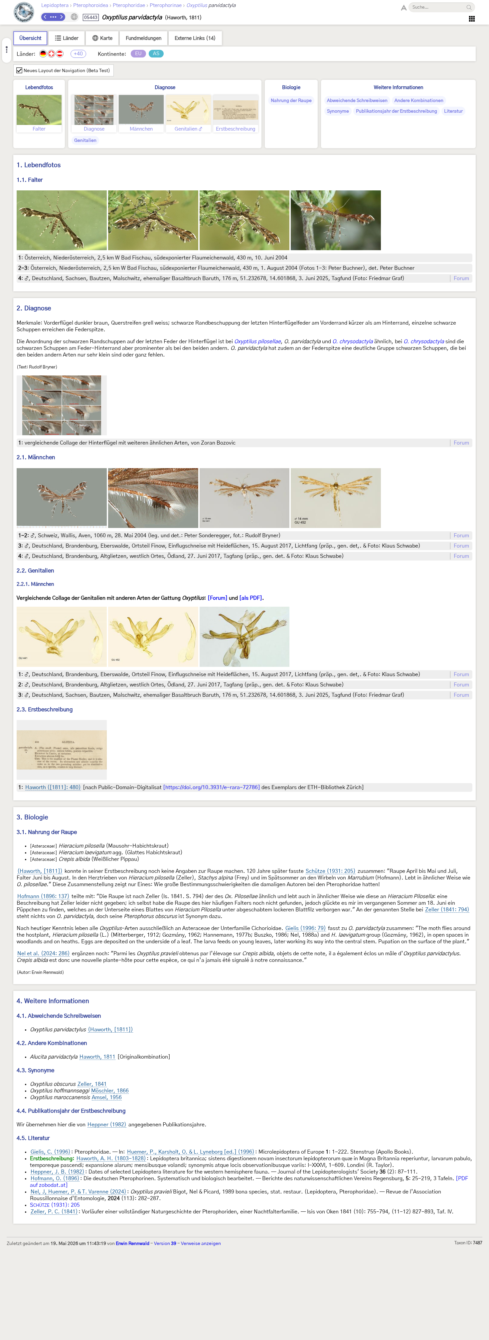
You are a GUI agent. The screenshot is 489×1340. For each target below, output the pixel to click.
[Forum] (218, 598)
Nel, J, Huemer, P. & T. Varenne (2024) (78, 1191)
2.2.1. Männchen (35, 584)
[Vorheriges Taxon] (45, 17)
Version (165, 1243)
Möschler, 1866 (110, 1090)
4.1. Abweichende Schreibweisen (59, 1016)
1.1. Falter (30, 180)
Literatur (453, 111)
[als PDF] (250, 598)
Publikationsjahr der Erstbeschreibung (396, 111)
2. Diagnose (34, 308)
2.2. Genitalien (35, 570)
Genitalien (85, 140)
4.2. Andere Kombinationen (52, 1043)
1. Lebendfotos (39, 165)
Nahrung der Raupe (291, 100)
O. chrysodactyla (352, 341)
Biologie (291, 87)
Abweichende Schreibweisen (357, 100)
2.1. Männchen (36, 457)
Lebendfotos (39, 87)
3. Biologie (32, 817)
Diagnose (165, 87)
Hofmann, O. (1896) (55, 1178)
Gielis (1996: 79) (305, 928)
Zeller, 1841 (92, 1084)
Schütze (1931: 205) (331, 871)
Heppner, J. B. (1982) (57, 1172)
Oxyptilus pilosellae (257, 341)
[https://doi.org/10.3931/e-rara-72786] (211, 787)
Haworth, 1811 (97, 1057)
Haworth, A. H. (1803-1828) (111, 1158)
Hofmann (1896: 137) (43, 896)
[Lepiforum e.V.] (24, 13)
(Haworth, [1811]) (40, 871)
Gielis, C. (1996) (51, 1152)
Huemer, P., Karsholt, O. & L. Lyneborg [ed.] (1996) (190, 1152)
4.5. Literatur (33, 1138)
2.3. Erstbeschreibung (45, 709)
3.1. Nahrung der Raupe (47, 832)
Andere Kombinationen (419, 100)
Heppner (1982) (106, 1124)
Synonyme (338, 111)
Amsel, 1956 (107, 1097)
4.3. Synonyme (35, 1070)
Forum (461, 278)
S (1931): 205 (55, 1205)
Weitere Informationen (398, 87)
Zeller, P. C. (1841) (54, 1211)
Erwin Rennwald (132, 1243)
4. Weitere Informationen (53, 1001)
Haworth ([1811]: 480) (53, 787)
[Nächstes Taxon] (61, 17)
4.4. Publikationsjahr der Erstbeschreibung (71, 1111)
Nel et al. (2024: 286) (43, 953)
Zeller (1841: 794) (447, 909)
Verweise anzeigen (201, 1243)
